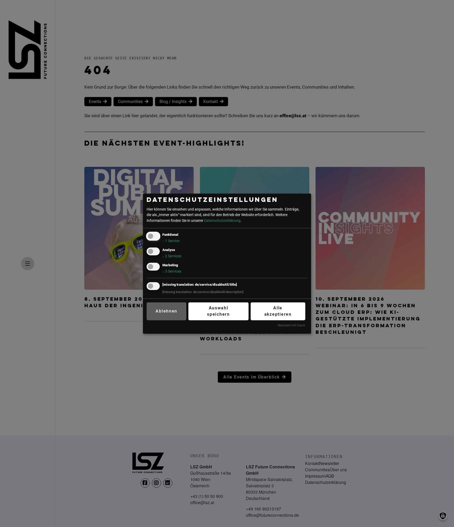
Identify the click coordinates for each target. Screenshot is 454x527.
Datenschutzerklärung (222, 220)
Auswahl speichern (218, 311)
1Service (170, 241)
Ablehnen (166, 311)
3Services (171, 271)
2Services (171, 256)
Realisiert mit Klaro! (291, 326)
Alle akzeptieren (278, 311)
